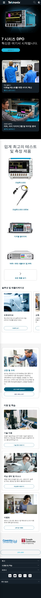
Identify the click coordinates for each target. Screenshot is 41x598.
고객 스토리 (20, 552)
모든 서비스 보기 (19, 394)
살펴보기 (11, 50)
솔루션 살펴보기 (9, 129)
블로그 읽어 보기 (9, 90)
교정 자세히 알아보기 (19, 389)
